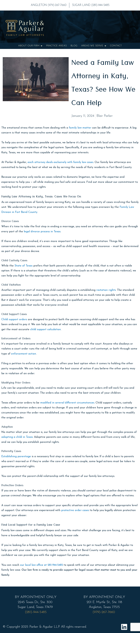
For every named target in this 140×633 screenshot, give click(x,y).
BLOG (74, 46)
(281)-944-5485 (36, 612)
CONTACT (116, 46)
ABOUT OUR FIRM (28, 46)
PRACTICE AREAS (56, 46)
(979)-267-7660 (104, 612)
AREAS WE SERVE (92, 46)
